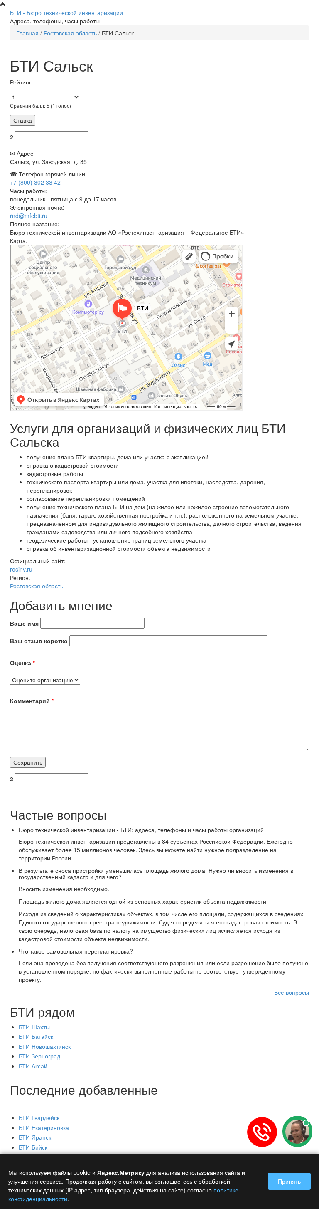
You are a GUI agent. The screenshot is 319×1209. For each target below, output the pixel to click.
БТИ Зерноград (39, 1056)
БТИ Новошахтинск (45, 1046)
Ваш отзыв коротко (39, 641)
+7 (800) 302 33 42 (35, 182)
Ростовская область (70, 33)
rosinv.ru (21, 569)
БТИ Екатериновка (44, 1127)
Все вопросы (291, 992)
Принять (289, 1181)
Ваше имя (24, 623)
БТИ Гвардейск (39, 1117)
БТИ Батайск (36, 1036)
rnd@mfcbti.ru (28, 215)
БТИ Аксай (33, 1066)
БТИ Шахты (34, 1027)
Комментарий (32, 700)
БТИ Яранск (35, 1137)
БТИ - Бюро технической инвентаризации (66, 12)
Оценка (22, 663)
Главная (27, 33)
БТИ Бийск (33, 1147)
